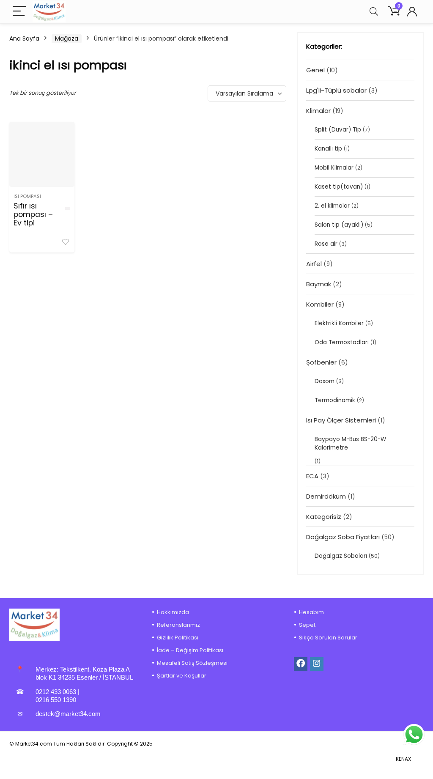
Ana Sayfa (24, 38)
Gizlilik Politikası (177, 638)
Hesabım (311, 612)
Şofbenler (321, 362)
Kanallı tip (328, 149)
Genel (315, 70)
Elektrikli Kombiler (339, 323)
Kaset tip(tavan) (339, 187)
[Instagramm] (316, 664)
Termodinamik (335, 400)
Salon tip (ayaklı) (339, 225)
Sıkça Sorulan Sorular (328, 638)
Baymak (318, 284)
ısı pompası (27, 196)
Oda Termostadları (342, 342)
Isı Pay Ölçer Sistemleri (341, 420)
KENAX (403, 759)
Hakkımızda (173, 612)
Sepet (307, 625)
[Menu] (19, 11)
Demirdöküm (326, 496)
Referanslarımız (178, 625)
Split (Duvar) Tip (338, 130)
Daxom (324, 381)
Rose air (326, 244)
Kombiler (320, 304)
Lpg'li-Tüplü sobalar (336, 90)
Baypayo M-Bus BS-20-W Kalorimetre (350, 443)
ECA (312, 476)
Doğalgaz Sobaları (341, 556)
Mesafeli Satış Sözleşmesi (192, 663)
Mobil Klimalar (334, 168)
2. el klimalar (332, 206)
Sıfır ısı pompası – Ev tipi (33, 214)
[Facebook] (300, 664)
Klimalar (318, 110)
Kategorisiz (323, 516)
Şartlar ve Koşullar (181, 676)
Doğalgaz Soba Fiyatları (343, 536)
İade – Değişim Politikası (190, 650)
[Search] (374, 11)
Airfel (314, 263)
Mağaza (66, 38)
